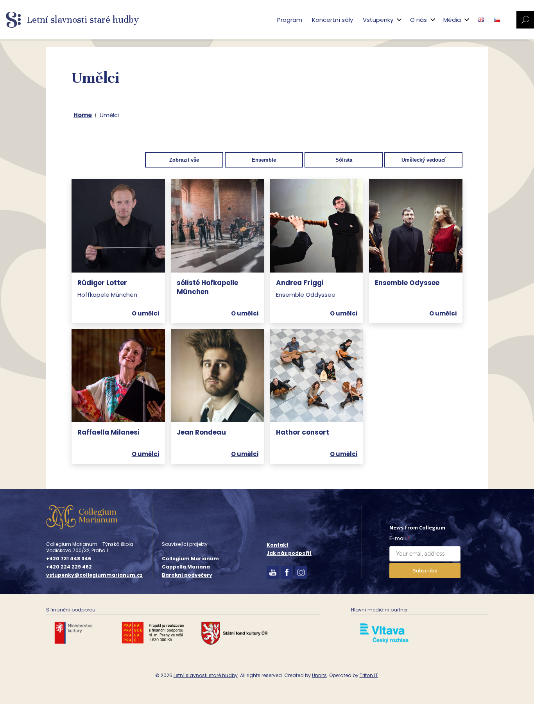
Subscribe (425, 570)
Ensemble (264, 160)
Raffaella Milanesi (108, 432)
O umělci (145, 313)
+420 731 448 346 (68, 559)
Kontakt (278, 545)
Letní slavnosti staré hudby (206, 675)
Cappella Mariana (186, 566)
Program (289, 20)
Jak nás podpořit (289, 553)
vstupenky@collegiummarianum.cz (94, 575)
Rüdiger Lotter (102, 282)
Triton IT (369, 675)
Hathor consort (302, 432)
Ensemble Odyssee (407, 282)
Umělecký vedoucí (423, 160)
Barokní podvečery (187, 575)
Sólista (343, 160)
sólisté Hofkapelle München (207, 287)
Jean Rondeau (201, 432)
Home (82, 115)
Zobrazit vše (184, 160)
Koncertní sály (332, 20)
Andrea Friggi (300, 282)
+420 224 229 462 (69, 567)
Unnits (319, 675)
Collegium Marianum (190, 558)
